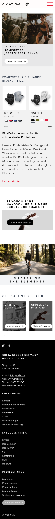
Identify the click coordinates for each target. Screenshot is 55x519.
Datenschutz (8, 408)
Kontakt (6, 400)
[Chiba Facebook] (9, 346)
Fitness (5, 439)
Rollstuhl (6, 463)
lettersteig (9, 455)
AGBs (5, 416)
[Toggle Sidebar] (50, 4)
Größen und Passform (13, 494)
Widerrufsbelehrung (12, 424)
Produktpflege (9, 486)
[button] (6, 121)
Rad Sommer (9, 443)
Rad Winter (8, 447)
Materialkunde (9, 490)
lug (5, 459)
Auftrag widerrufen (14, 502)
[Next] (49, 125)
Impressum (8, 412)
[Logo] (11, 4)
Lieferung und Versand (13, 404)
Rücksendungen (10, 420)
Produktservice (9, 482)
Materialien (8, 478)
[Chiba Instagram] (3, 346)
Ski (3, 451)
